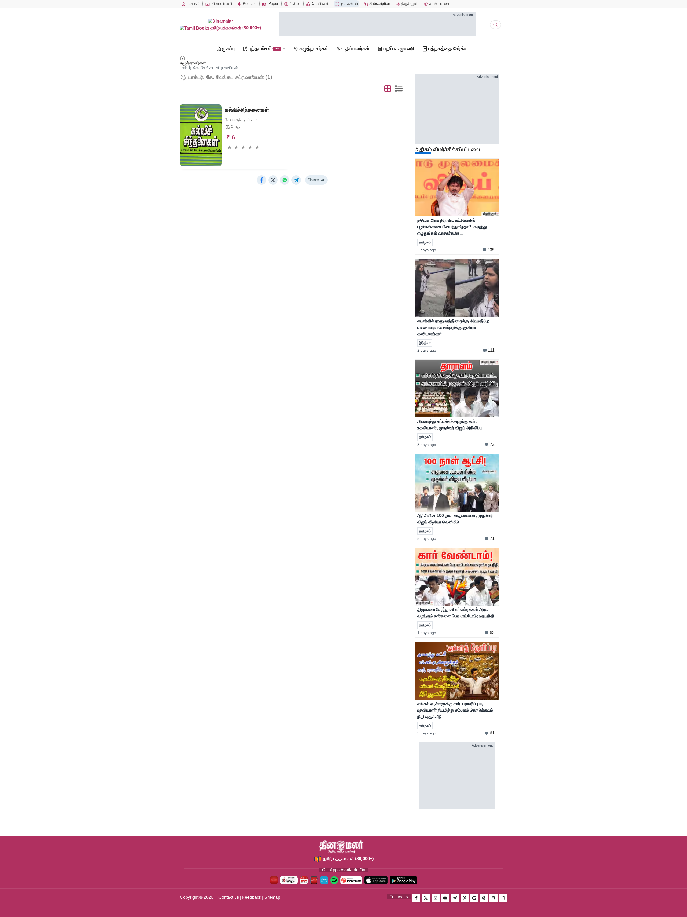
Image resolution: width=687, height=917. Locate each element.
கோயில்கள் (319, 3)
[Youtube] (445, 898)
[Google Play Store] (403, 880)
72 (492, 444)
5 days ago (426, 538)
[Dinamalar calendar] (304, 880)
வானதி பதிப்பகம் (243, 119)
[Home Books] (183, 58)
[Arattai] (493, 898)
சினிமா (294, 3)
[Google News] (474, 898)
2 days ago (426, 250)
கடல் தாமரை (438, 3)
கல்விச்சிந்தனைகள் (247, 110)
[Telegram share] (296, 180)
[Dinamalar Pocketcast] (351, 880)
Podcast (249, 3)
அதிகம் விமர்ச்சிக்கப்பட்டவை (447, 149)
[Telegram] (455, 898)
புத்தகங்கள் (348, 3)
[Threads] (484, 898)
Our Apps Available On (343, 870)
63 (492, 632)
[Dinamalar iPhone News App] (314, 880)
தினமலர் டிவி (221, 3)
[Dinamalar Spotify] (334, 880)
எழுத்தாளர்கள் (193, 63)
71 (492, 538)
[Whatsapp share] (284, 180)
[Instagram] (436, 898)
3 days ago (426, 444)
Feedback (251, 897)
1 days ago (426, 633)
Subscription (379, 3)
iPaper (272, 3)
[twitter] (426, 898)
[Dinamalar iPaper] (289, 880)
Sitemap (272, 897)
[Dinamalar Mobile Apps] (503, 898)
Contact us (228, 897)
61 (492, 733)
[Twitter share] (273, 180)
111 (491, 350)
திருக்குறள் (409, 3)
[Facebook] (416, 898)
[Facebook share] (261, 180)
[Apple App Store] (376, 880)
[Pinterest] (465, 898)
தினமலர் (192, 3)
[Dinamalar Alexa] (324, 880)
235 (491, 250)
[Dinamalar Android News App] (274, 880)
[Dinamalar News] (457, 187)
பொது (235, 126)
